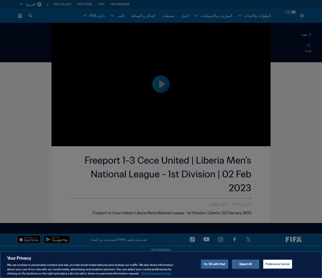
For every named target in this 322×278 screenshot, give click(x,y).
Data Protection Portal (156, 273)
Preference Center (277, 264)
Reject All (245, 264)
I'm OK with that (214, 264)
